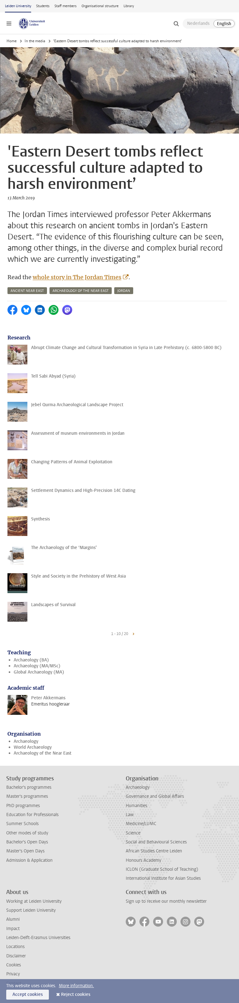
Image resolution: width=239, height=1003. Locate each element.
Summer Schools (22, 824)
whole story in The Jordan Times (77, 277)
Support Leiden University (31, 910)
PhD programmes (23, 806)
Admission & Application (29, 860)
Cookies (13, 965)
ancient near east (27, 290)
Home (11, 41)
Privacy (13, 974)
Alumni (13, 919)
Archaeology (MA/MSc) (37, 666)
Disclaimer (16, 956)
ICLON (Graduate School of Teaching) (162, 869)
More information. (76, 986)
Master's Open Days (25, 851)
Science (133, 833)
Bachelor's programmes (28, 787)
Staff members (65, 6)
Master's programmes (27, 796)
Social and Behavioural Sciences (156, 842)
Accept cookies (27, 994)
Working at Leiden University (34, 901)
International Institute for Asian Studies (163, 878)
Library (129, 6)
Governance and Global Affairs (155, 796)
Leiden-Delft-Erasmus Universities (38, 938)
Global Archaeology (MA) (39, 672)
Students (42, 6)
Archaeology (26, 741)
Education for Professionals (32, 815)
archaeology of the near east (81, 290)
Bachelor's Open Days (27, 842)
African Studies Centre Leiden (154, 851)
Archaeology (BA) (31, 660)
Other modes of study (27, 833)
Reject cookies (75, 994)
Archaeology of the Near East (42, 753)
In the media (35, 41)
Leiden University (18, 6)
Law (130, 815)
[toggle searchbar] (176, 23)
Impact (13, 929)
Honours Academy (143, 860)
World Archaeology (33, 747)
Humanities (136, 806)
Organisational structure (100, 6)
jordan (123, 290)
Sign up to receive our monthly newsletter (166, 901)
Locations (15, 947)
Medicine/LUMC (141, 824)
